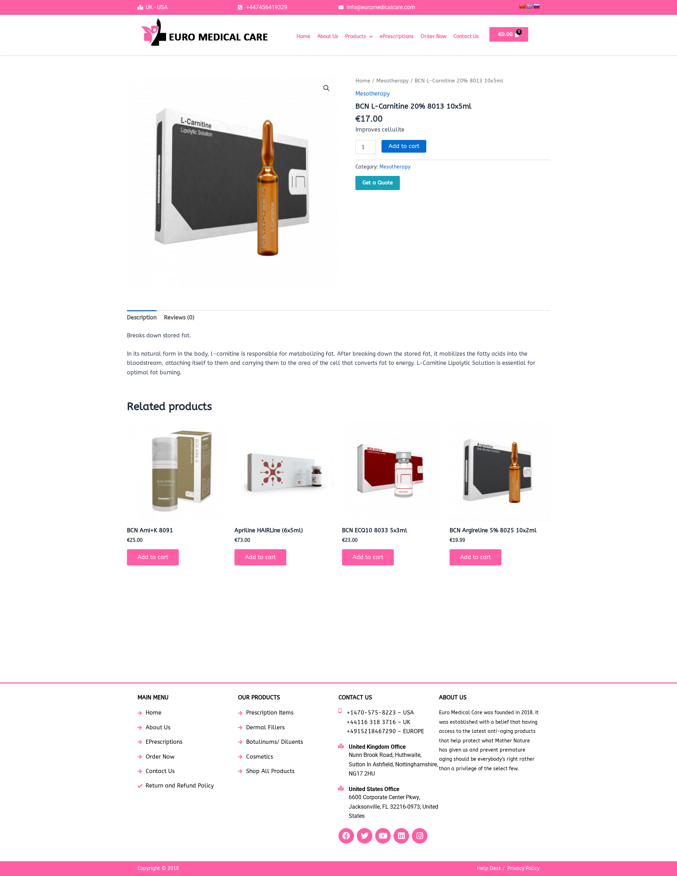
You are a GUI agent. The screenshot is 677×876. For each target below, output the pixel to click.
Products (355, 36)
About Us (327, 36)
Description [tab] (142, 317)
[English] (529, 6)
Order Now (433, 36)
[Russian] (536, 6)
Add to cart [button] (153, 557)
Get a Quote (377, 182)
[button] (359, 36)
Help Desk (489, 868)
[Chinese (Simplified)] (522, 6)
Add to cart (404, 146)
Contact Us (466, 36)
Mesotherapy (392, 81)
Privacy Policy (523, 868)
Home (303, 36)
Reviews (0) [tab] (179, 317)
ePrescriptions (397, 36)
